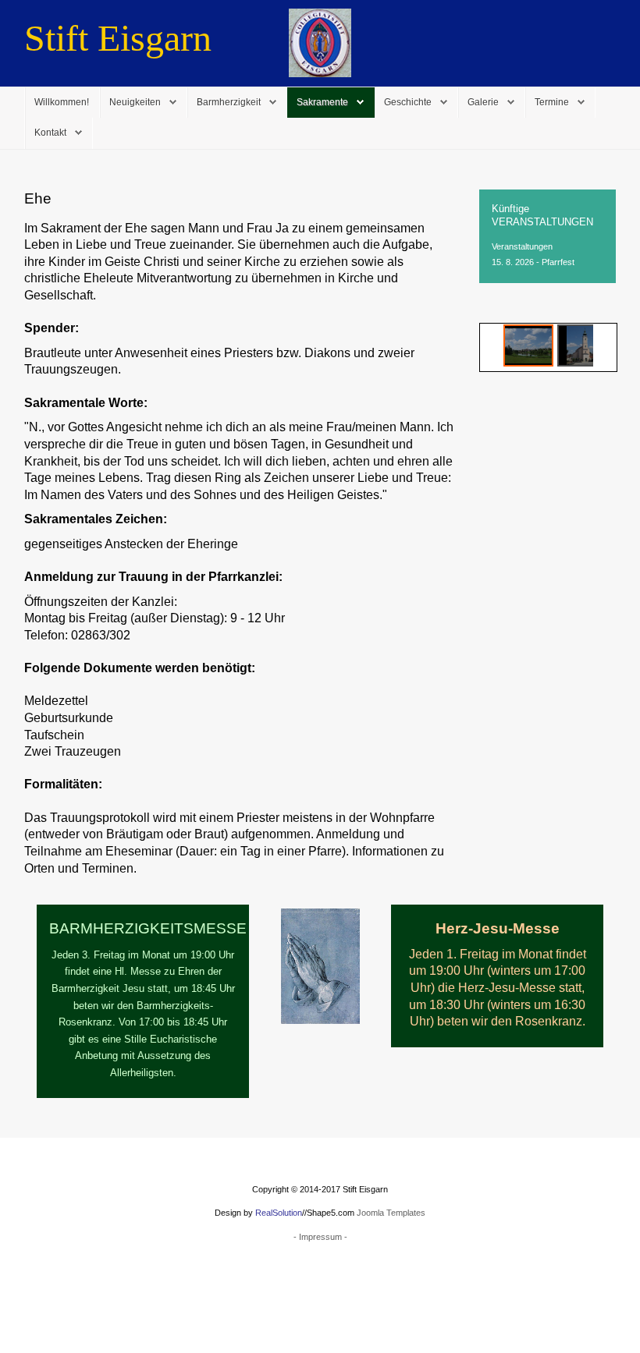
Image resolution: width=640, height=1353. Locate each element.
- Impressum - (320, 1236)
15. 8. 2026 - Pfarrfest (533, 262)
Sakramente (322, 102)
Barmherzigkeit (229, 102)
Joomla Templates (391, 1212)
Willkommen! (61, 102)
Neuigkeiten (135, 102)
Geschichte (408, 102)
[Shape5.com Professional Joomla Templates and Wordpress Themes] (57, 1292)
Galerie (483, 102)
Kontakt (50, 132)
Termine (552, 102)
